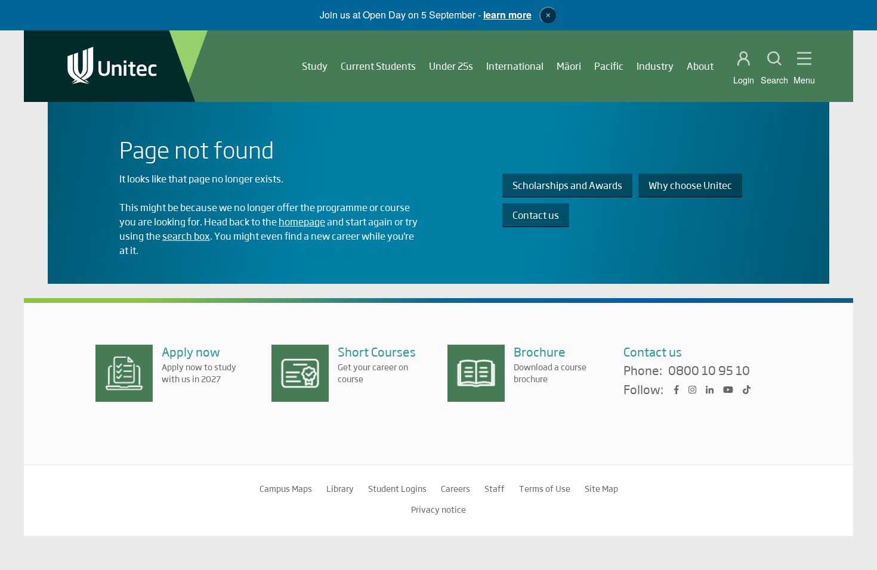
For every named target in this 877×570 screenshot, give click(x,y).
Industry (655, 66)
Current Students (378, 66)
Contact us (535, 215)
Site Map (601, 488)
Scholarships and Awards (567, 185)
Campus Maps (286, 488)
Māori (569, 66)
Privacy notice (438, 509)
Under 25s (451, 66)
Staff (494, 488)
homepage (302, 221)
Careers (455, 488)
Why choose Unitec (690, 185)
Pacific (608, 66)
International (515, 66)
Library (340, 488)
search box (186, 236)
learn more (507, 14)
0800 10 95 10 (709, 371)
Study (315, 66)
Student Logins (397, 488)
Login (743, 80)
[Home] (112, 66)
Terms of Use (544, 488)
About (700, 66)
